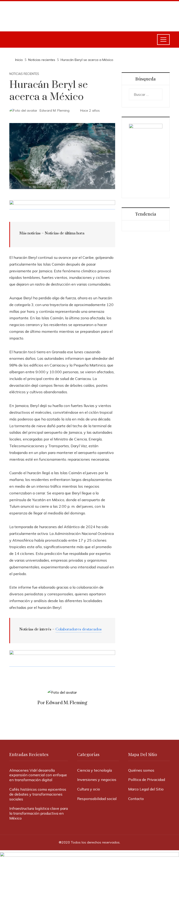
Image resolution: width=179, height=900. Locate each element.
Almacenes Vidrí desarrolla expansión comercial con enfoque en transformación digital (38, 775)
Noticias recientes (24, 73)
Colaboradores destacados (78, 629)
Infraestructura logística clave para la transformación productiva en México (38, 813)
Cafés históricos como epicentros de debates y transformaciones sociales (37, 794)
